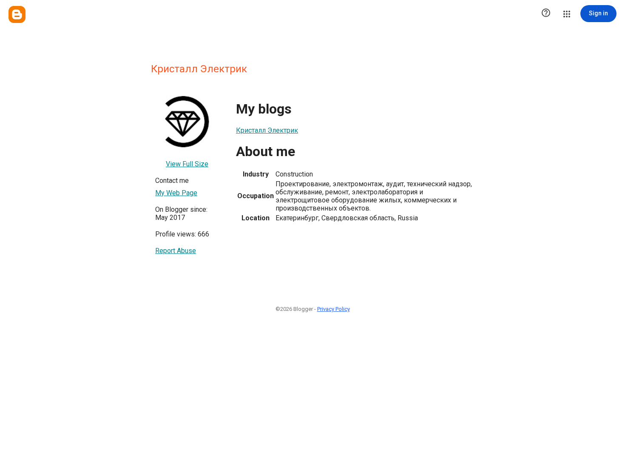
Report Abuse (175, 251)
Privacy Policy (333, 309)
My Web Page (176, 193)
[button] (546, 13)
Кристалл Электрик (267, 130)
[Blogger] (17, 14)
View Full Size (187, 164)
